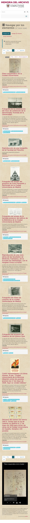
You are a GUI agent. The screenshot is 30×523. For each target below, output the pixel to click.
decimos (18, 447)
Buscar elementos (7, 36)
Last (4, 52)
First (4, 50)
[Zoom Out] (7, 466)
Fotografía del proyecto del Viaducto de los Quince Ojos (13, 335)
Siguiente (22, 50)
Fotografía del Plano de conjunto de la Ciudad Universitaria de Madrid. (11, 299)
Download (16, 502)
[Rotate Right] (9, 466)
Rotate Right (13, 502)
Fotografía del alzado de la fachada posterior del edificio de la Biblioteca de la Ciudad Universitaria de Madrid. (15, 219)
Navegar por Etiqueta (17, 33)
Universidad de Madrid (8, 238)
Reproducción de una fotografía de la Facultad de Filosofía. (14, 149)
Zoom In (7, 502)
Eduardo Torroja (7, 132)
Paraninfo (18, 202)
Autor (16, 56)
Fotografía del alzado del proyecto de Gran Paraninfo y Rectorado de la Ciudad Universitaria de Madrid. (14, 184)
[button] (24, 12)
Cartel (5, 399)
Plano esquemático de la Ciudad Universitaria (12, 74)
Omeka (26, 516)
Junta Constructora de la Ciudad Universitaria (11, 280)
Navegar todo (6, 33)
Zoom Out (10, 502)
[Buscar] (27, 12)
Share (20, 502)
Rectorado (24, 202)
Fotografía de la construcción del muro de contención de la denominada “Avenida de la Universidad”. (14, 111)
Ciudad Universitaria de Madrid (9, 202)
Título (12, 56)
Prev (8, 50)
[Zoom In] (4, 466)
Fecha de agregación (23, 56)
